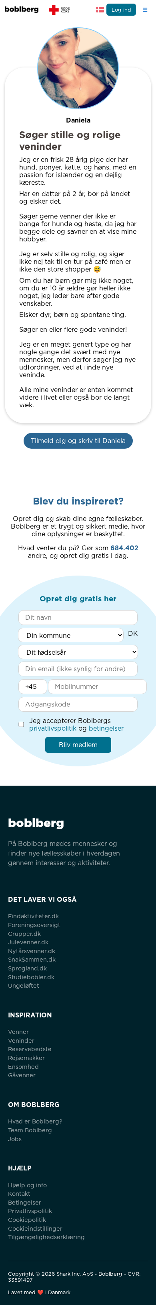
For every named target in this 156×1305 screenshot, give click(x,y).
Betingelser (24, 1202)
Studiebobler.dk (31, 977)
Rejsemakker (26, 1057)
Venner (18, 1031)
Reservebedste (30, 1049)
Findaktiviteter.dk (33, 916)
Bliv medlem (78, 745)
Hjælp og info (27, 1185)
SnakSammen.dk (32, 959)
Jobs (15, 1138)
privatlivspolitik (52, 728)
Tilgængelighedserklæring (46, 1237)
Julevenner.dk (28, 942)
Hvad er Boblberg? (35, 1121)
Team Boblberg (30, 1130)
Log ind (121, 10)
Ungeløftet (23, 985)
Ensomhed (23, 1066)
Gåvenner (22, 1075)
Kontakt (19, 1193)
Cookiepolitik (27, 1219)
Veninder (21, 1040)
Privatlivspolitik (30, 1210)
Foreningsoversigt (34, 924)
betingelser (106, 728)
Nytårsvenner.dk (31, 951)
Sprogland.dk (27, 968)
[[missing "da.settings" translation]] (100, 9)
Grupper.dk (24, 933)
